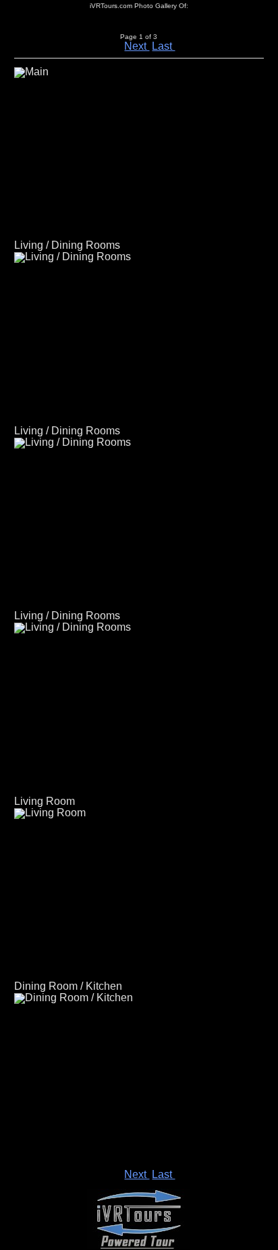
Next (136, 46)
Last (163, 46)
